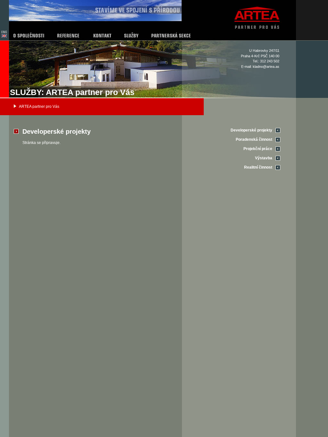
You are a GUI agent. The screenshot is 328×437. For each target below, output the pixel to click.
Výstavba (263, 158)
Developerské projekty (251, 130)
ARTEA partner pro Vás (39, 106)
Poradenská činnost (254, 139)
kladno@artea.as (266, 66)
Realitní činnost (258, 167)
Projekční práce (257, 149)
